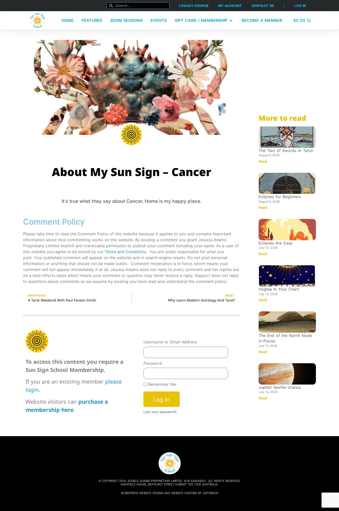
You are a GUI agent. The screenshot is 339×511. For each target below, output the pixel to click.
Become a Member (261, 20)
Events (159, 20)
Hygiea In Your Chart (279, 289)
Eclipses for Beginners (280, 196)
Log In (300, 6)
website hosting (184, 493)
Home (68, 20)
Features (92, 20)
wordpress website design (142, 493)
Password (152, 363)
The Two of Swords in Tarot (286, 150)
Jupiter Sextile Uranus (280, 387)
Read (263, 161)
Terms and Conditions (125, 251)
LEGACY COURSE (194, 6)
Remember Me (161, 384)
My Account (230, 6)
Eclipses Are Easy (276, 242)
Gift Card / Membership (201, 20)
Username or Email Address (170, 342)
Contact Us (262, 6)
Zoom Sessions (126, 20)
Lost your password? (160, 412)
